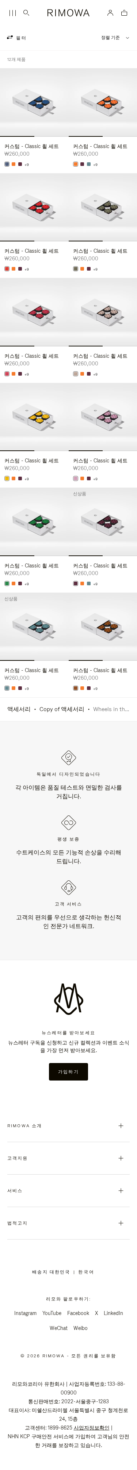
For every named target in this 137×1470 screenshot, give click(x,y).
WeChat (59, 1328)
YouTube (51, 1313)
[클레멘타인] (13, 164)
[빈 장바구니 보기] (124, 13)
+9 (26, 165)
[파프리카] (7, 269)
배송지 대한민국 (52, 1272)
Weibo (80, 1328)
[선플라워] (7, 478)
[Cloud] (89, 164)
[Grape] (20, 164)
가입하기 (68, 1072)
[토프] (75, 374)
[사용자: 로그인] (110, 13)
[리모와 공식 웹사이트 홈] (68, 13)
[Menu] (12, 13)
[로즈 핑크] (75, 478)
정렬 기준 (110, 37)
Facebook (78, 1313)
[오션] (7, 164)
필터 (20, 38)
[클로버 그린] (7, 583)
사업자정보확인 (92, 1427)
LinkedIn (113, 1313)
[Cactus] (75, 269)
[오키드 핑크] (7, 374)
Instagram (25, 1313)
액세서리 (19, 709)
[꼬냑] (75, 688)
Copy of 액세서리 (61, 709)
